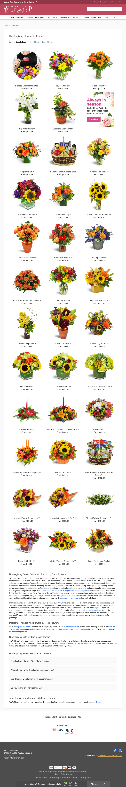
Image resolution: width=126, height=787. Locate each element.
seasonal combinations (69, 597)
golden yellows (95, 610)
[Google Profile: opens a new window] (120, 750)
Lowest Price (47, 42)
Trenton (99, 702)
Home (6, 25)
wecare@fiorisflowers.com (14, 758)
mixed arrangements (59, 629)
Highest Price (34, 42)
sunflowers (13, 585)
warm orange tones (85, 583)
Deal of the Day (17, 17)
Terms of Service (41, 777)
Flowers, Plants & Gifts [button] (92, 17)
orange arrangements (22, 626)
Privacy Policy (54, 777)
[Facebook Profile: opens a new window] (115, 750)
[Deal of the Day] (99, 109)
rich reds (82, 610)
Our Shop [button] (109, 17)
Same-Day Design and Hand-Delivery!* (20, 1)
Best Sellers (21, 42)
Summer (29, 17)
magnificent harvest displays (76, 590)
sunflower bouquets (72, 626)
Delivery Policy (86, 777)
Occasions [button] (39, 17)
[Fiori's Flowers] (21, 9)
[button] (119, 776)
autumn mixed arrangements (56, 595)
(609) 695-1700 (10, 755)
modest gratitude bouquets (51, 590)
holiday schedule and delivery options (74, 643)
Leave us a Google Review (110, 755)
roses (110, 605)
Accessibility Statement (70, 777)
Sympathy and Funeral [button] (69, 17)
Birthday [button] (51, 17)
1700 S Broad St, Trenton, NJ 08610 (18, 753)
